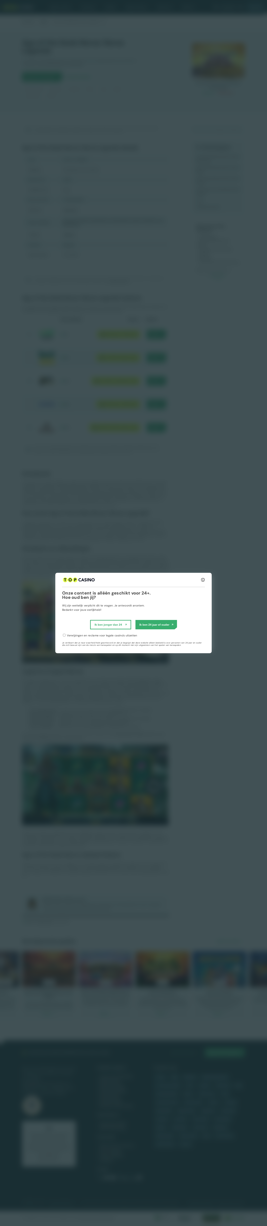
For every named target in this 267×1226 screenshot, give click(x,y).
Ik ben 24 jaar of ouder (154, 624)
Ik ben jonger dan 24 (108, 624)
